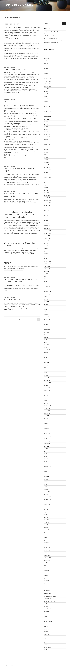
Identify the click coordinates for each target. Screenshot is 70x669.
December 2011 (47, 496)
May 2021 (46, 218)
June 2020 (46, 245)
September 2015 (47, 390)
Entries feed (46, 644)
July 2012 (46, 479)
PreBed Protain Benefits (49, 35)
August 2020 (46, 240)
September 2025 (47, 86)
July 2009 (46, 562)
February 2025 (47, 103)
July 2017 (46, 334)
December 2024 (47, 109)
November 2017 (47, 324)
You (5, 102)
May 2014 (46, 423)
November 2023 (47, 142)
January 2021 (47, 228)
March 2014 (46, 428)
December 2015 (47, 382)
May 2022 (46, 187)
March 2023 (46, 162)
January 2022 (47, 197)
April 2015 (46, 403)
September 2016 (47, 360)
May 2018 (46, 309)
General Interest (47, 608)
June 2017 (46, 337)
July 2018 (46, 304)
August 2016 (46, 362)
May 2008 (46, 575)
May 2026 (46, 66)
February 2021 (47, 225)
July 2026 (46, 60)
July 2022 (46, 182)
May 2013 (46, 453)
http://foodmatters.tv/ (15, 38)
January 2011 (46, 524)
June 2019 (46, 276)
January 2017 (47, 349)
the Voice (46, 626)
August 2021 (46, 210)
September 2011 (47, 504)
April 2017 (46, 342)
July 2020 (46, 243)
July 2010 (46, 532)
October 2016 (47, 357)
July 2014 (46, 418)
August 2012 (46, 476)
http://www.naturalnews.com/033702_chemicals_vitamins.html (20, 202)
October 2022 (47, 174)
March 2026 (46, 71)
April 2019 (46, 281)
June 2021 (46, 215)
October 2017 (47, 327)
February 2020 (47, 256)
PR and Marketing (48, 621)
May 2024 (46, 126)
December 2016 (47, 352)
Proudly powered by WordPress (10, 665)
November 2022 (47, 172)
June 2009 (46, 565)
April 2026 (46, 68)
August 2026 (46, 58)
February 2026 (47, 73)
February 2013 (47, 461)
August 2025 (46, 88)
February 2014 (47, 431)
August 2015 (46, 393)
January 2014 (47, 433)
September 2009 (47, 557)
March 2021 (46, 223)
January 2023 (47, 167)
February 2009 (47, 573)
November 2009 (47, 552)
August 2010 (46, 529)
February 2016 (47, 377)
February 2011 (47, 522)
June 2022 (46, 185)
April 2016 (46, 372)
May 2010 (46, 537)
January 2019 (47, 289)
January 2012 (47, 494)
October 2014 (47, 410)
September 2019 (47, 268)
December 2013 (47, 436)
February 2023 (47, 164)
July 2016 (46, 365)
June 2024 (46, 124)
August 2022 (46, 180)
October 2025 (47, 83)
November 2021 (47, 202)
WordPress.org (47, 649)
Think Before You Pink (13, 299)
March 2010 (46, 542)
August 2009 (47, 560)
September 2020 (47, 238)
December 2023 (47, 139)
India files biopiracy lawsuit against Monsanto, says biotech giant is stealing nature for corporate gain (20, 214)
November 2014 (47, 408)
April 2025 (46, 98)
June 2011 (46, 512)
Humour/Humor (47, 613)
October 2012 (47, 471)
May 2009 (46, 567)
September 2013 (47, 443)
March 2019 (46, 283)
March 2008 (46, 580)
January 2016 (47, 380)
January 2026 (47, 76)
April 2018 (46, 311)
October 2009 (47, 555)
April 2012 (46, 486)
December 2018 (47, 291)
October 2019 (47, 266)
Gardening (46, 606)
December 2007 (47, 585)
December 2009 (47, 550)
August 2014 (46, 415)
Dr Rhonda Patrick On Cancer (50, 38)
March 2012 (46, 489)
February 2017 (47, 347)
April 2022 (46, 190)
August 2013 (46, 446)
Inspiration (46, 616)
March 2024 (46, 131)
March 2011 (46, 519)
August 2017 (46, 332)
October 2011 (47, 502)
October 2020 (47, 235)
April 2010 (46, 540)
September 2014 (47, 413)
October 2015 (47, 387)
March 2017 (46, 344)
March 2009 (46, 570)
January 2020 (47, 258)
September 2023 (47, 147)
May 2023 (46, 157)
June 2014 (46, 420)
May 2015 (46, 400)
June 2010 (46, 534)
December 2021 (47, 200)
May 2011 (46, 514)
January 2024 (47, 136)
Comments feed (47, 647)
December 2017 (47, 322)
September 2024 (47, 116)
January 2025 (47, 106)
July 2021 (46, 213)
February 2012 (47, 491)
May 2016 (46, 370)
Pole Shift (46, 619)
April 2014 (46, 425)
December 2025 (47, 78)
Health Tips (46, 611)
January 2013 (47, 464)
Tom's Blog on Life (19, 4)
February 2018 (47, 316)
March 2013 (46, 458)
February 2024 (47, 134)
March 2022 (46, 192)
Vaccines (46, 631)
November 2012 (47, 469)
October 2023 (47, 144)
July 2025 (46, 91)
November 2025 (47, 81)
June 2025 (46, 93)
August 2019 (46, 271)
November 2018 (47, 294)
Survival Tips (46, 624)
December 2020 (47, 230)
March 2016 (46, 375)
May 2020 (46, 248)
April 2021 (46, 220)
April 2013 (46, 456)
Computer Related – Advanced (50, 598)
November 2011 (47, 499)
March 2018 (46, 314)
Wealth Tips (46, 634)
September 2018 (47, 299)
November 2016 (47, 354)
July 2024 (46, 121)
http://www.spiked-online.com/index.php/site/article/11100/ (19, 253)
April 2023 (46, 159)
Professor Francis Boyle (49, 44)
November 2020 (47, 233)
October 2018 (47, 296)
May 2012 (46, 484)
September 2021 (47, 207)
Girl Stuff (7, 263)
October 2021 (47, 205)
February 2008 (47, 583)
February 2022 (47, 195)
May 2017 (46, 339)
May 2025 (46, 96)
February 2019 (47, 286)
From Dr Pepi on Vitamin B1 (15, 69)
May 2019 (46, 278)
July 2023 (46, 152)
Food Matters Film (11, 24)
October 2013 (47, 441)
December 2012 (47, 466)
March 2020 (46, 253)
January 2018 (47, 319)
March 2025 (46, 101)
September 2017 (47, 329)
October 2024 (47, 114)
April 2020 (46, 251)
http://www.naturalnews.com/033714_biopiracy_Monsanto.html (20, 233)
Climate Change (47, 593)
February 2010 (47, 545)
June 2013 (46, 451)
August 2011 (46, 507)
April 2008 (46, 578)
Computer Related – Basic (49, 601)
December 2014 (47, 405)
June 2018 (46, 306)
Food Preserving (47, 603)
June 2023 (46, 154)
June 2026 (46, 63)
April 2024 (46, 129)
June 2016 (46, 367)
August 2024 (46, 119)
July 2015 (46, 395)
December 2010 (47, 527)
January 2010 (47, 547)
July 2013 (46, 448)
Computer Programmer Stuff (50, 596)
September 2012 (47, 474)
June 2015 (46, 398)
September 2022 (47, 177)
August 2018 (46, 301)
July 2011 (46, 509)
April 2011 (46, 517)
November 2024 (47, 111)
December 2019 (47, 261)
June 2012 (46, 481)
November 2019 (47, 263)
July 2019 (46, 273)
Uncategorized (47, 629)
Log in (45, 642)
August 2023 (46, 149)
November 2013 (47, 438)
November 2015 (47, 385)
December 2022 (47, 169)
